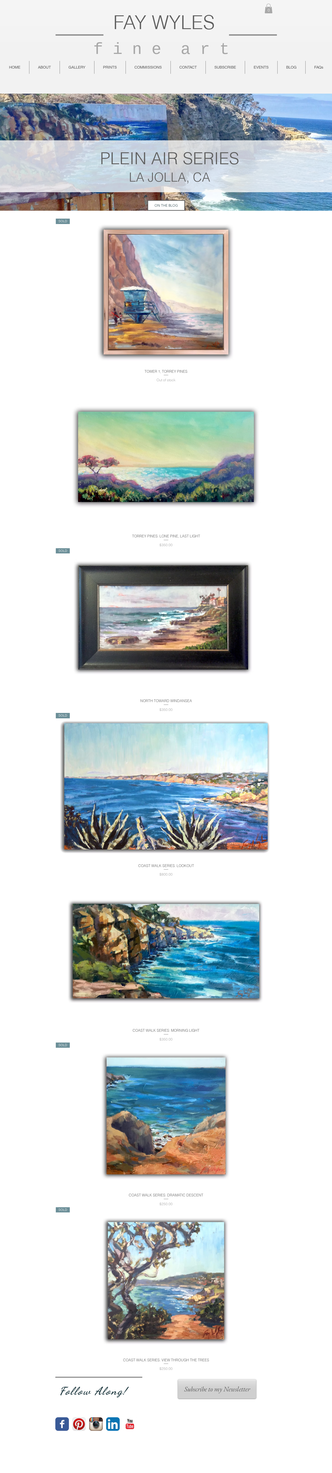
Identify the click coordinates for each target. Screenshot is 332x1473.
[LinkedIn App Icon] (113, 1424)
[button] (268, 8)
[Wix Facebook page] (62, 1424)
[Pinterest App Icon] (79, 1424)
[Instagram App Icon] (96, 1424)
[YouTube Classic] (130, 1424)
